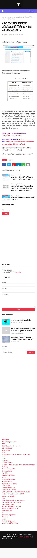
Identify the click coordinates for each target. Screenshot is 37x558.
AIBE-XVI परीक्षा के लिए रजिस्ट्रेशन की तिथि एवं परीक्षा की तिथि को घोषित (22, 178)
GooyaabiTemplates (18, 545)
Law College (6, 486)
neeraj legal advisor (24, 537)
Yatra (4, 519)
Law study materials (9, 490)
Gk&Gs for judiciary (8, 475)
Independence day (8, 479)
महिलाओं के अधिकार (8, 521)
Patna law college (8, 504)
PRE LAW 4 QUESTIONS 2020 (11, 506)
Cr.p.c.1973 (5, 461)
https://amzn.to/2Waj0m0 (12, 135)
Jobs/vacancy (7, 481)
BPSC (3, 452)
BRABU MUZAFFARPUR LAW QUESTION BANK (16, 454)
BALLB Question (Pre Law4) (11, 446)
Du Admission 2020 (8, 469)
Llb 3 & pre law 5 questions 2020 (13, 494)
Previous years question (10, 509)
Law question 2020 (8, 488)
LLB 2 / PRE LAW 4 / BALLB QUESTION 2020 (16, 492)
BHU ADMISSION (7, 448)
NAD (3, 498)
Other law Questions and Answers (13, 500)
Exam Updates (7, 471)
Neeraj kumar (7, 35)
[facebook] (18, 5)
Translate (17, 272)
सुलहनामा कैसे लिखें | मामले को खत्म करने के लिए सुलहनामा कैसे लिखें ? (23, 330)
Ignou (4, 477)
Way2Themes (20, 543)
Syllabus (4, 517)
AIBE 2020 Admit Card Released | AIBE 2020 (22, 198)
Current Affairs (7, 463)
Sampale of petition (9, 515)
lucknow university (8, 496)
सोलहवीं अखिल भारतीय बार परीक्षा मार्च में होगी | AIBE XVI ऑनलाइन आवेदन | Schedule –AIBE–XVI (22, 188)
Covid (4, 458)
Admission (5, 440)
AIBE (8, 17)
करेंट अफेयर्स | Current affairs (21, 320)
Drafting (5, 467)
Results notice (7, 511)
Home (4, 17)
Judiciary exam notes (9, 484)
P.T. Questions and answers (11, 502)
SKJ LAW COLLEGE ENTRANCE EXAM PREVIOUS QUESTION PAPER (22, 338)
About (14, 534)
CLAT (3, 456)
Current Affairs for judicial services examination (18, 465)
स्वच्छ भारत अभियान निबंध (10, 523)
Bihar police (6, 450)
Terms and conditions (25, 534)
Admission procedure (9, 442)
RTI (3, 513)
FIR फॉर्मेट (5, 473)
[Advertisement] (18, 376)
